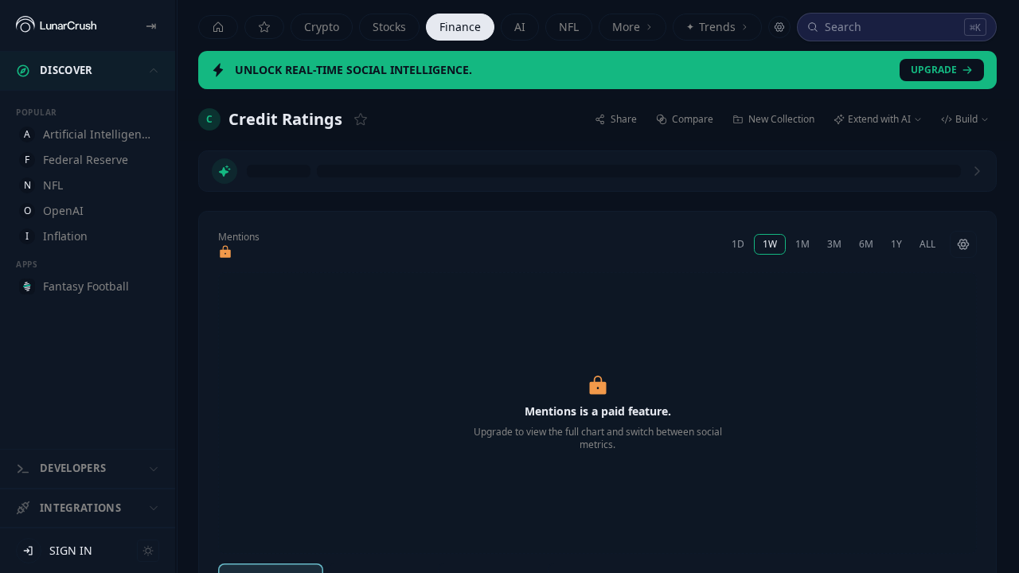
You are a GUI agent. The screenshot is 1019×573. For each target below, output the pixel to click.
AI (519, 26)
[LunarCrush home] (56, 25)
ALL (927, 244)
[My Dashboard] (264, 27)
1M (802, 244)
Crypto (321, 26)
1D (738, 244)
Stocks (389, 26)
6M (866, 244)
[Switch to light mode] (148, 551)
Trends (711, 26)
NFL (569, 26)
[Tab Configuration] (779, 27)
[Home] (218, 27)
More (626, 26)
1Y (896, 244)
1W (770, 244)
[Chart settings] (963, 244)
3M (834, 244)
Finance (460, 26)
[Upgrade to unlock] (225, 252)
